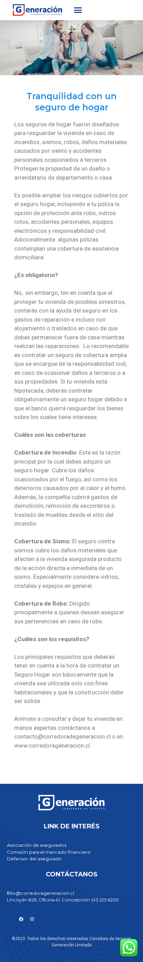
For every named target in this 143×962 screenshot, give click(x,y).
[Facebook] (21, 919)
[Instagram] (31, 919)
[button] (78, 10)
